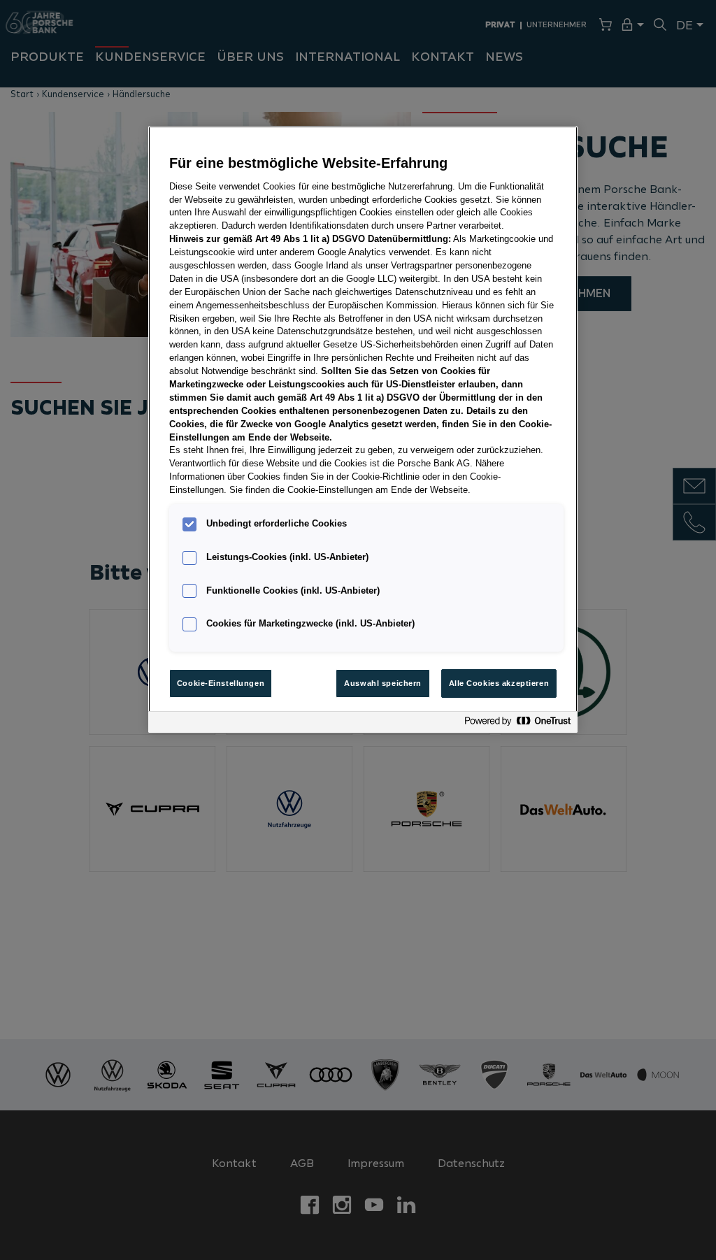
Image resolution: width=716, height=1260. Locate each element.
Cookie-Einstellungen (220, 683)
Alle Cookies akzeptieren (499, 683)
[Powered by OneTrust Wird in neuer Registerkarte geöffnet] (517, 724)
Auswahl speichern (383, 683)
